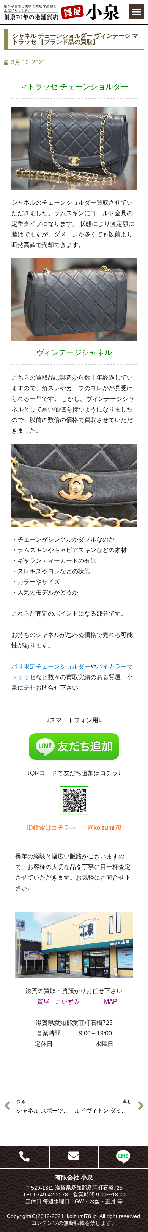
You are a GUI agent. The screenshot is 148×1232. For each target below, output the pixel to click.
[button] (136, 11)
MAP (110, 1001)
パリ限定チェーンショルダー (50, 666)
